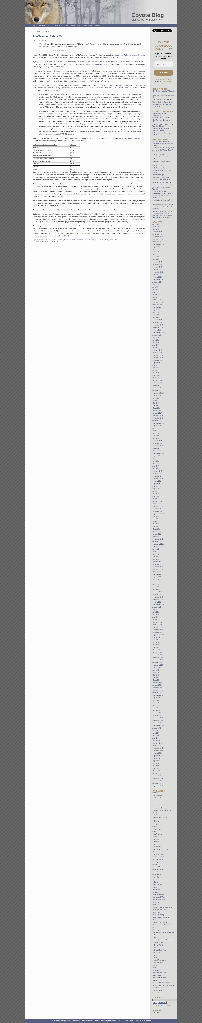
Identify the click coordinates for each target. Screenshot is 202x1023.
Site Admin (156, 1012)
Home (35, 25)
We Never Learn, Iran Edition (162, 99)
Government (156, 874)
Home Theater (157, 884)
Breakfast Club (42, 240)
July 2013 (155, 519)
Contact (98, 25)
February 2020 (157, 320)
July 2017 (155, 398)
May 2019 (155, 342)
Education (60, 240)
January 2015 (157, 473)
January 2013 (157, 534)
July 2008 (155, 670)
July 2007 (155, 700)
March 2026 (156, 229)
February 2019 (157, 350)
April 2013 (155, 526)
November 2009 (157, 630)
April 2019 (155, 345)
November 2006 (157, 720)
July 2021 (155, 284)
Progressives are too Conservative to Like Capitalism (163, 192)
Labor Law (155, 905)
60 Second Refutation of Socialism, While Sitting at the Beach (162, 143)
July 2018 (155, 368)
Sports (154, 965)
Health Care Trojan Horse (161, 177)
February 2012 (157, 562)
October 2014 (157, 481)
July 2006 (155, 730)
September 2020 (158, 307)
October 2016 (157, 420)
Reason (131, 76)
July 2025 (155, 249)
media (102, 240)
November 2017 (157, 388)
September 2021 (158, 279)
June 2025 (155, 252)
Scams (154, 955)
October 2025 (157, 242)
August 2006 (156, 728)
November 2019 (157, 327)
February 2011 (157, 592)
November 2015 (157, 448)
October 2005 (157, 753)
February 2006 (157, 743)
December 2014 (157, 476)
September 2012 (158, 544)
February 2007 (157, 713)
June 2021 (155, 287)
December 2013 (157, 506)
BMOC (56, 25)
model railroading (158, 915)
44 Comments (53, 241)
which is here (87, 138)
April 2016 (155, 436)
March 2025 (156, 259)
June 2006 (155, 733)
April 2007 (155, 708)
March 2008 (156, 680)
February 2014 (157, 501)
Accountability (157, 795)
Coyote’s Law (157, 165)
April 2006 (155, 738)
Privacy (155, 937)
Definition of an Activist (160, 168)
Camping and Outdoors (160, 817)
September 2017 (158, 393)
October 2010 (157, 602)
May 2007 (155, 705)
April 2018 (155, 375)
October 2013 (157, 511)
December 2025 (157, 237)
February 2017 (157, 410)
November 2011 (157, 569)
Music (154, 920)
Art (153, 805)
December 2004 (157, 778)
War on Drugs (157, 993)
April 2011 (155, 587)
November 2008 (157, 660)
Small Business (157, 963)
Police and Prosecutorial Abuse (163, 932)
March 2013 (156, 529)
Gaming (155, 862)
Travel (154, 980)
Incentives (155, 892)
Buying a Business (158, 154)
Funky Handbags (158, 175)
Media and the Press (159, 910)
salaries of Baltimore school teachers (129, 55)
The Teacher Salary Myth (49, 36)
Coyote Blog (147, 15)
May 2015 (155, 463)
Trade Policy (156, 975)
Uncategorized (157, 990)
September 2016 (158, 423)
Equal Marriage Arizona (160, 849)
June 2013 (155, 521)
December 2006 (157, 718)
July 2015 (155, 458)
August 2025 (156, 247)
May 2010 (155, 615)
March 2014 (156, 499)
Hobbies (155, 882)
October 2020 (157, 305)
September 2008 (158, 665)
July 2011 (155, 579)
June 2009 (155, 642)
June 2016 (155, 431)
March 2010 (156, 620)
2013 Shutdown (157, 793)
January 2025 (157, 264)
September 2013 (158, 514)
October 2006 (157, 723)
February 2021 (157, 297)
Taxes (154, 968)
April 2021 (155, 292)
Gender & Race (157, 867)
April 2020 (155, 315)
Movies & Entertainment (160, 917)
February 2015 (157, 471)
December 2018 (157, 355)
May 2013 (155, 524)
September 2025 (158, 244)
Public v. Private (158, 945)
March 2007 (156, 710)
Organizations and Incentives (162, 925)
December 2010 (157, 597)
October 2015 (157, 451)
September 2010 (158, 604)
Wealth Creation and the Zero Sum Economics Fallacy (162, 212)
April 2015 (155, 466)
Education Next (116, 88)
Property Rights (157, 942)
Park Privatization (68, 25)
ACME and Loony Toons (160, 798)
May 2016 (155, 433)
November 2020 (157, 302)
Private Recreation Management (163, 940)
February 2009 (157, 652)
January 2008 (157, 685)
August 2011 (156, 577)
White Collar (113, 240)
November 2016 (157, 418)
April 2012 (155, 557)
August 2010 (156, 607)
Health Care (156, 877)
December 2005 (157, 748)
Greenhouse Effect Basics (161, 117)
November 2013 (157, 509)
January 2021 (157, 300)
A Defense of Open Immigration (163, 148)
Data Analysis (157, 834)
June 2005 (155, 763)
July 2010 (155, 609)
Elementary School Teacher (85, 240)
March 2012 (156, 559)
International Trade (158, 900)
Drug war (155, 837)
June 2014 (155, 491)
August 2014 (156, 486)
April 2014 (155, 496)
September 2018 (158, 363)
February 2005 (157, 773)
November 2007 (157, 690)
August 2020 (156, 310)
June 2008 (155, 672)
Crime (154, 831)
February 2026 (157, 232)
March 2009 (156, 650)
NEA (106, 240)
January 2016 (157, 443)
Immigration (156, 889)
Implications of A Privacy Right (162, 182)
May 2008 (155, 675)
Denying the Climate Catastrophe (159, 114)
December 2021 (157, 272)
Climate (155, 824)
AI (153, 800)
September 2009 (158, 635)
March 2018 (156, 378)
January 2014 (157, 504)
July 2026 (155, 224)
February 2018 (157, 380)
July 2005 (155, 761)
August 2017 (156, 395)
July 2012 (155, 549)
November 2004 (157, 781)
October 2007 (157, 693)
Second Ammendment (159, 960)
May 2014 (155, 494)
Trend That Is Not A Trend (161, 983)
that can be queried (132, 138)
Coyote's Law (156, 829)
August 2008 (156, 667)
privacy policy (158, 81)
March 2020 (156, 317)
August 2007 (156, 698)
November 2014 (157, 478)
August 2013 (156, 516)
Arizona (155, 803)
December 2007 (157, 688)
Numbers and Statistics (160, 922)
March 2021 (156, 295)
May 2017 (155, 403)
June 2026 (155, 226)
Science (155, 957)
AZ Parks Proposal (84, 25)
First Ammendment (158, 859)
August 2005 (156, 758)
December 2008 (157, 657)
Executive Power (158, 854)
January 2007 (157, 715)
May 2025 (155, 254)
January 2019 (157, 352)
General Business (158, 869)
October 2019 (157, 330)
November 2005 (157, 751)
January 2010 (157, 625)
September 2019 (158, 332)
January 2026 (157, 234)
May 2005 (155, 766)
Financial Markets (158, 857)
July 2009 (155, 640)
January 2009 (157, 655)
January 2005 (157, 776)
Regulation (156, 952)
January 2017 (157, 413)
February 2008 (157, 683)
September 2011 (157, 574)
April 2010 (155, 617)
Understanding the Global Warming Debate (161, 129)
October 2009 (157, 632)
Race (154, 947)
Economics (156, 839)
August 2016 (156, 426)
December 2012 (157, 536)
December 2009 (157, 627)
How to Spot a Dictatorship (161, 180)
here (98, 64)
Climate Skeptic (45, 25)
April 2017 (155, 405)
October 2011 (156, 572)
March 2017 (156, 408)
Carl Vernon (52, 240)
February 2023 (157, 267)
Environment (156, 847)
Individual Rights (158, 894)
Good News (156, 872)
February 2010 (157, 622)
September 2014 (158, 483)
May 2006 (155, 735)
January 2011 (156, 594)
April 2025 (155, 257)
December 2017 (157, 385)
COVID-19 (155, 826)
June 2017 (155, 400)
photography (156, 930)
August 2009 (156, 637)
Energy (154, 844)
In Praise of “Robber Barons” (162, 185)
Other (154, 927)
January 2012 (157, 564)
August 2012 (156, 546)
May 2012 (155, 554)
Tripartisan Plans (158, 988)
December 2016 (157, 415)
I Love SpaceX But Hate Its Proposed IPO (161, 105)
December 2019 (157, 325)
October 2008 (157, 662)
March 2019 (156, 347)
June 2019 (155, 340)
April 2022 (155, 269)
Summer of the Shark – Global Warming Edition (162, 125)
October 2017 (157, 390)
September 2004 (158, 786)
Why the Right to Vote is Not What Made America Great (162, 216)
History (154, 879)
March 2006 (156, 740)
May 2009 (155, 645)
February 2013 (157, 531)
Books (154, 815)
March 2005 (156, 771)
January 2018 (157, 383)
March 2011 (156, 589)
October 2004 (157, 783)
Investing (155, 902)
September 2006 (158, 725)
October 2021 (157, 277)
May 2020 (155, 312)
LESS (97, 240)
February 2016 (157, 441)
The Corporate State (159, 973)
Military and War (157, 912)
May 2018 (155, 373)
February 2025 (157, 262)
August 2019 (156, 335)
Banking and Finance (159, 808)
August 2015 (156, 456)
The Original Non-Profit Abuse (162, 102)
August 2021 (156, 282)
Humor (154, 887)
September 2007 (158, 695)
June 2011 (155, 582)
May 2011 (155, 584)
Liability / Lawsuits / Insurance (162, 907)
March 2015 (156, 468)
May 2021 (155, 289)
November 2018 (157, 357)
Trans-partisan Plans (159, 978)
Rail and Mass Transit (159, 950)
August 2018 (156, 365)
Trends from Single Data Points (163, 985)
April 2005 (155, 768)
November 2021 (157, 274)
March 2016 (156, 438)
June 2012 (155, 552)
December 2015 (157, 446)
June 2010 (155, 612)
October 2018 (157, 360)
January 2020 (157, 322)
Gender (154, 864)
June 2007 (155, 703)
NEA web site (50, 62)
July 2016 (155, 428)
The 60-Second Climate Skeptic (163, 204)
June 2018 (155, 370)
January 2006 (157, 746)
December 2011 (157, 567)
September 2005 (158, 756)
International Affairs (159, 897)
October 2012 (157, 541)
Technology (156, 970)
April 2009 (155, 647)
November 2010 (157, 599)
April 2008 (155, 678)
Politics (154, 935)
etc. (153, 852)
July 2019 (155, 337)
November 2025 (157, 239)
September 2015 (158, 453)
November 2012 (157, 539)
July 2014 (155, 489)
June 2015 (155, 461)
